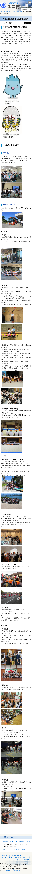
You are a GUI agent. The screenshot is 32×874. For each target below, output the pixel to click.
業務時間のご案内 (18, 870)
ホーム (2, 11)
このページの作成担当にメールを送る (16, 849)
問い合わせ (6, 855)
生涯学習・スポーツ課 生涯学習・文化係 (16, 841)
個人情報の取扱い (19, 855)
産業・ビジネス (10, 11)
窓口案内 (8, 870)
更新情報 (18, 11)
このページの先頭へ (24, 859)
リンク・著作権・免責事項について (14, 857)
